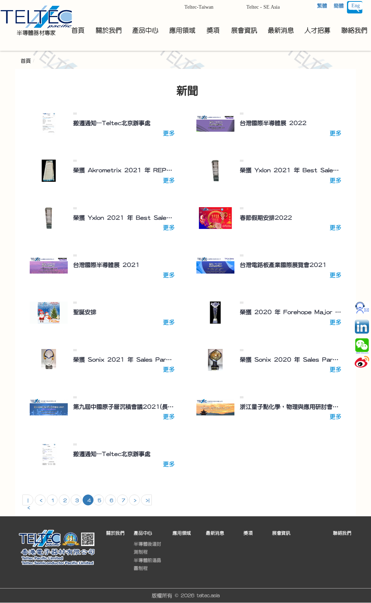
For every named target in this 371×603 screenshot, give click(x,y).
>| (148, 500)
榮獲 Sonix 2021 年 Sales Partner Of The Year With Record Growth (124, 359)
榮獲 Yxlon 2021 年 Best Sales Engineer (124, 218)
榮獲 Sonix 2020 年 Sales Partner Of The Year (290, 359)
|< (28, 501)
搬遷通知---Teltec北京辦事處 (111, 123)
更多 (169, 133)
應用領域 (181, 532)
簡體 (339, 5)
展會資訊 (281, 532)
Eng (355, 5)
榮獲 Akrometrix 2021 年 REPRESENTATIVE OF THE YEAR (124, 170)
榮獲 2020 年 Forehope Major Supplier (290, 312)
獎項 (248, 532)
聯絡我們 (342, 532)
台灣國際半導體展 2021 (106, 265)
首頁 (26, 60)
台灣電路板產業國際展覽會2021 (283, 265)
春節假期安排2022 (266, 218)
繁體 (322, 5)
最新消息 (215, 532)
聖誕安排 (84, 312)
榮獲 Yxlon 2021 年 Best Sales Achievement (290, 170)
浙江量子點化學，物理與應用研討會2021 (290, 407)
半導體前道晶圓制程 (147, 564)
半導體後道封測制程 (147, 548)
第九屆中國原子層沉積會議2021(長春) (124, 407)
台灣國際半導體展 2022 (273, 123)
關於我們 (115, 532)
